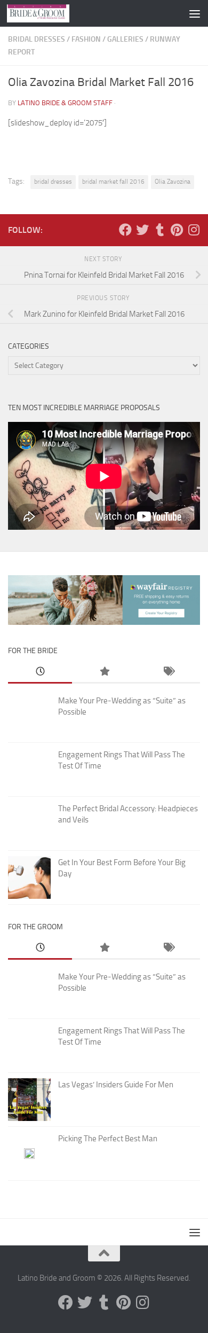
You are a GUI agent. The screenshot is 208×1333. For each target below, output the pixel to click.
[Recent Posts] (40, 672)
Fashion (86, 39)
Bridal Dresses (36, 39)
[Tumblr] (159, 229)
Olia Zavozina (172, 181)
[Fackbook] (125, 229)
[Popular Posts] (104, 672)
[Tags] (168, 672)
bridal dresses (53, 181)
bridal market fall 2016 (113, 181)
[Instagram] (193, 229)
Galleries (125, 39)
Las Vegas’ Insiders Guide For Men (115, 1084)
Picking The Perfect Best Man (107, 1138)
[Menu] (194, 13)
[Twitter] (142, 229)
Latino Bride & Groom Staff (65, 103)
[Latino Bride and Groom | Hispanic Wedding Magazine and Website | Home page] (48, 13)
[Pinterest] (176, 229)
